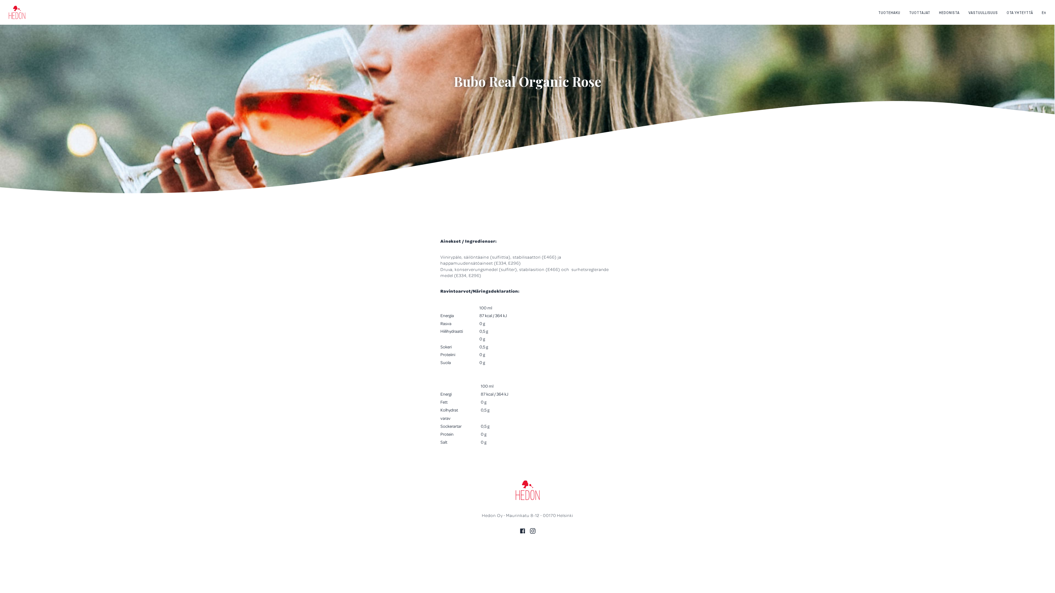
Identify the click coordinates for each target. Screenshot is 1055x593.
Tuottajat (920, 12)
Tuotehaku (889, 12)
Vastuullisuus (983, 12)
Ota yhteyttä (1020, 12)
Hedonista (949, 12)
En (1044, 12)
